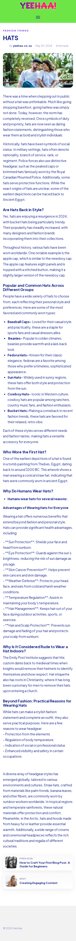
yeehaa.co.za (22, 45)
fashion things (16, 30)
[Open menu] (38, 17)
